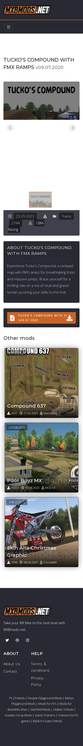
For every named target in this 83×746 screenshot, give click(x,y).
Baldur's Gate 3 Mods (47, 721)
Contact (10, 671)
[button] (40, 200)
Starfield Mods (40, 709)
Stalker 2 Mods (63, 709)
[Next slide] (72, 127)
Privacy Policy (37, 681)
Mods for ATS (47, 704)
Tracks (26, 50)
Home (8, 50)
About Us (11, 663)
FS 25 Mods (17, 698)
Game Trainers (45, 715)
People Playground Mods (45, 698)
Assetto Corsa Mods (18, 715)
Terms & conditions (40, 667)
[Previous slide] (10, 127)
